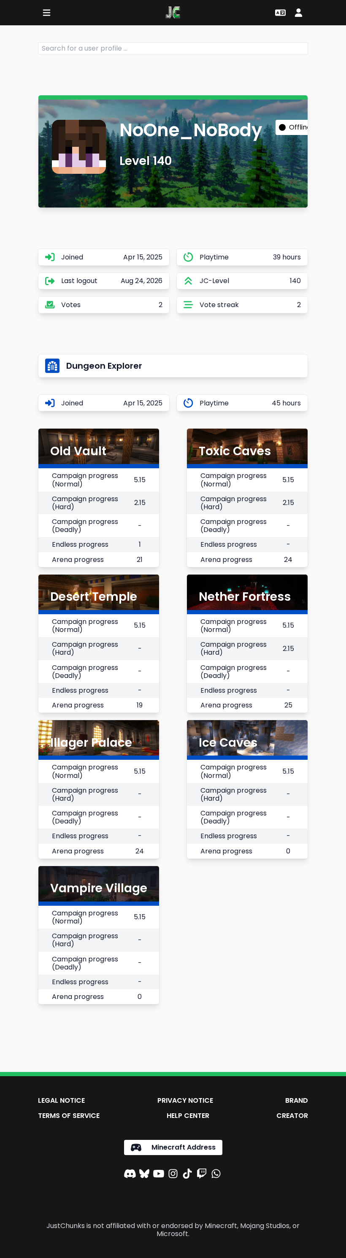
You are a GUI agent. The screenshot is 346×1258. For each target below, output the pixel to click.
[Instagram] (173, 1175)
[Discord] (130, 1175)
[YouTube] (158, 1175)
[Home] (172, 12)
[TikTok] (187, 1175)
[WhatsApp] (216, 1175)
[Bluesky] (144, 1175)
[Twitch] (201, 1175)
